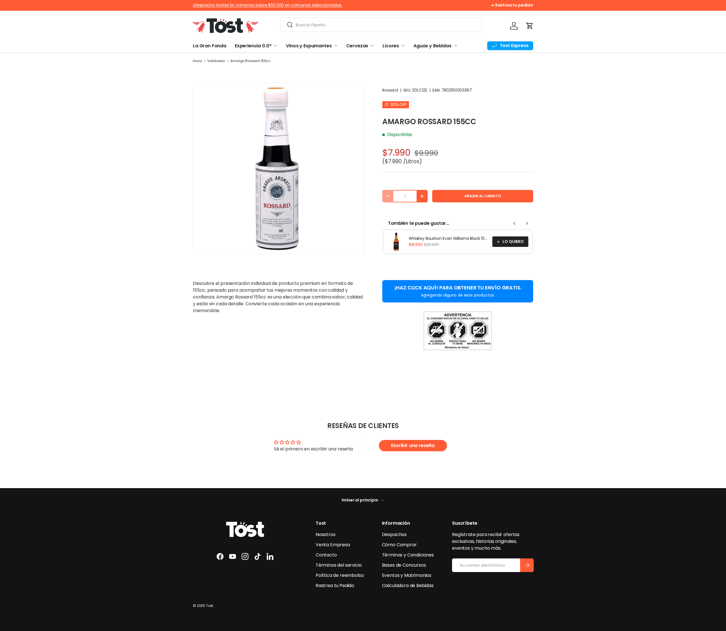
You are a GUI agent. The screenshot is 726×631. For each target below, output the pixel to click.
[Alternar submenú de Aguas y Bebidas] (455, 45)
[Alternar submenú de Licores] (403, 45)
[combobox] (381, 25)
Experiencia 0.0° (253, 46)
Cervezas (357, 46)
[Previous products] (514, 223)
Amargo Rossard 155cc (250, 61)
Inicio (197, 61)
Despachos (394, 534)
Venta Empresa (333, 544)
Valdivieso (216, 61)
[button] (530, 26)
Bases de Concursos (404, 565)
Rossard (390, 90)
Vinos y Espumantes (309, 46)
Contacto (326, 555)
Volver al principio (360, 500)
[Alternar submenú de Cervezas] (372, 45)
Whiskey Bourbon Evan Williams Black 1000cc (449, 238)
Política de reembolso (340, 575)
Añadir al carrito (482, 196)
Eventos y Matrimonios (407, 575)
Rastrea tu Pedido (335, 585)
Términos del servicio (339, 565)
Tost (209, 605)
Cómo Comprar (399, 544)
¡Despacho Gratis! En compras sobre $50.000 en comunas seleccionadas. (267, 5)
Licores (391, 46)
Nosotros (325, 534)
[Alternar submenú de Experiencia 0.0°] (275, 45)
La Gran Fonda (209, 46)
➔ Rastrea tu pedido (512, 5)
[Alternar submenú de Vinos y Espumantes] (335, 45)
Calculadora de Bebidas (408, 585)
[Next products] (527, 223)
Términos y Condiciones (408, 555)
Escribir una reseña (412, 445)
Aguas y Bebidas (432, 46)
